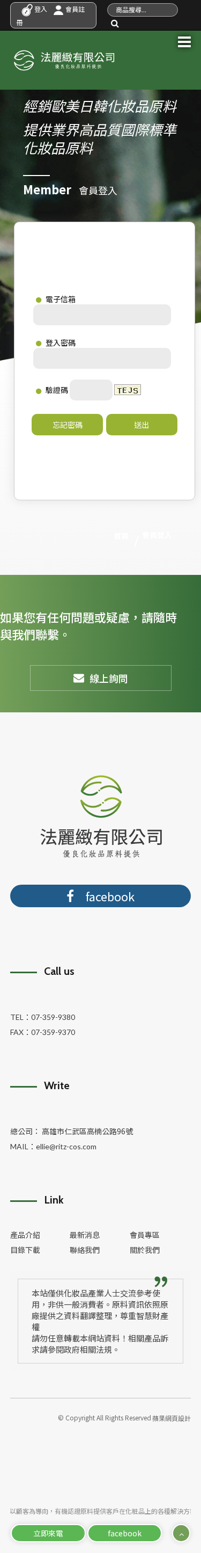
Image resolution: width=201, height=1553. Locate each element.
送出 (141, 424)
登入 (40, 8)
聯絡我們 (85, 1249)
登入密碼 (60, 342)
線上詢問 (109, 678)
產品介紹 (25, 1234)
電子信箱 (60, 299)
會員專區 (145, 1234)
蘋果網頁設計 (171, 1418)
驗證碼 (56, 389)
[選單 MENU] (184, 39)
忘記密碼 (68, 424)
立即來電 (48, 1533)
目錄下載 (25, 1249)
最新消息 (85, 1234)
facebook (125, 1533)
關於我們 (145, 1249)
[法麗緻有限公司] (64, 58)
